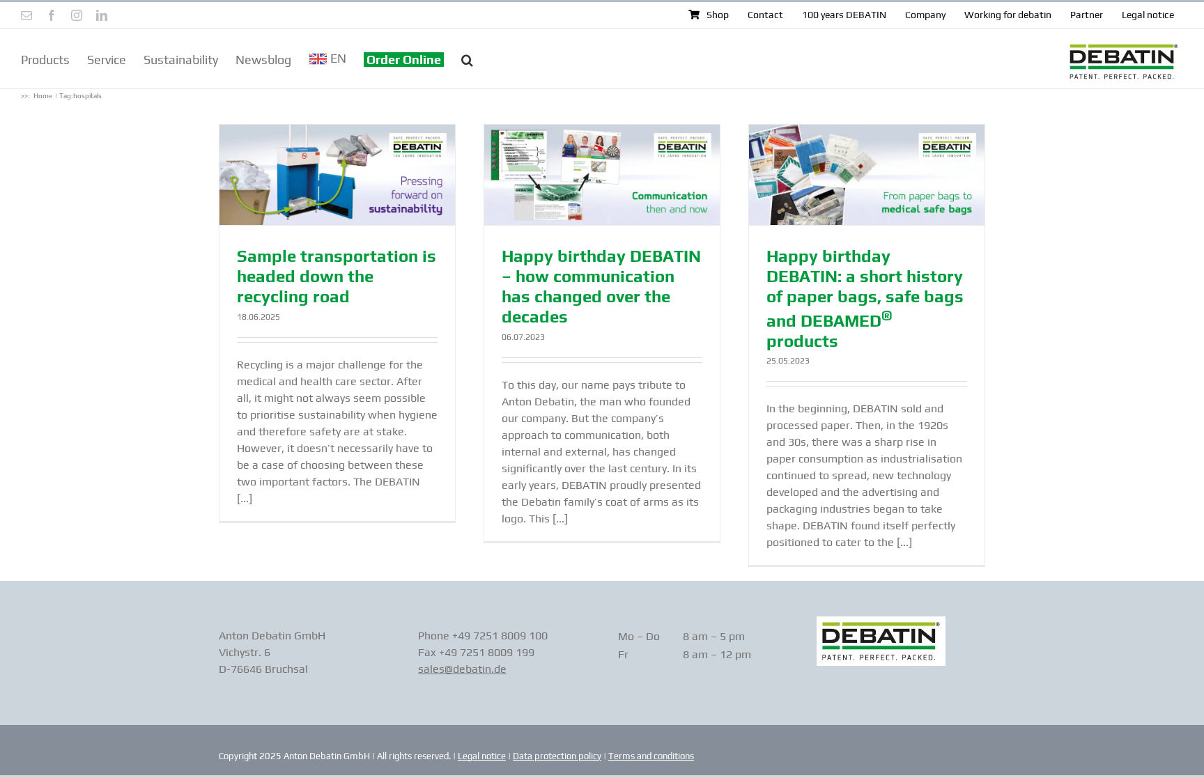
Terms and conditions (651, 756)
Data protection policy (557, 756)
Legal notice (482, 756)
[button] (467, 58)
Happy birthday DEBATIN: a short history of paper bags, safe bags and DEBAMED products (865, 298)
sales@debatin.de (462, 669)
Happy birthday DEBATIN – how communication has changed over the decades (601, 286)
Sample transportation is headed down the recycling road (336, 276)
